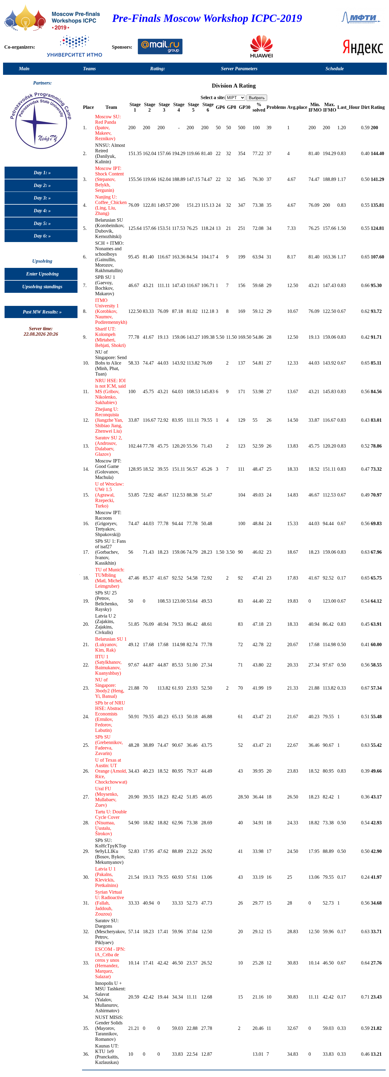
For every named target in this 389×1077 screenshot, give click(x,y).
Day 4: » (42, 210)
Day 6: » (42, 235)
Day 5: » (42, 223)
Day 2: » (42, 185)
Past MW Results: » (42, 311)
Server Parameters (239, 68)
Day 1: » (42, 172)
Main (24, 68)
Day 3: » (42, 197)
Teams (89, 68)
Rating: (157, 68)
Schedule (334, 68)
